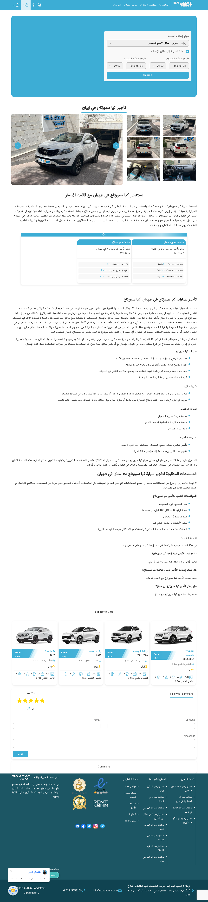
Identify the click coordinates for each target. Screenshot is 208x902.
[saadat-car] (173, 635)
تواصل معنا (130, 786)
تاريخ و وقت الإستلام (177, 59)
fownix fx (50, 651)
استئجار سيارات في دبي (153, 808)
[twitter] (89, 827)
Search (147, 75)
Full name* (189, 720)
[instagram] (96, 827)
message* (189, 736)
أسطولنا (132, 814)
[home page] (183, 6)
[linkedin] (77, 827)
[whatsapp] (33, 5)
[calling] (40, 5)
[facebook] (83, 827)
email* (97, 720)
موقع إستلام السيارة (178, 36)
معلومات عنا (130, 821)
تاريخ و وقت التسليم (135, 59)
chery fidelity (140, 651)
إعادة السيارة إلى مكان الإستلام (167, 51)
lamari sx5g (95, 651)
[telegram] (102, 827)
